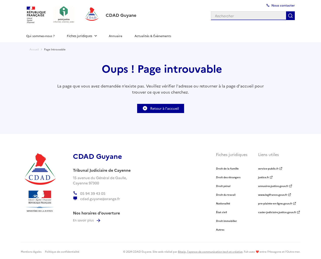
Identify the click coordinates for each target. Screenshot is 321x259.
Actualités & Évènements (153, 36)
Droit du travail (225, 194)
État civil (221, 212)
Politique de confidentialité (62, 251)
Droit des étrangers (228, 177)
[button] (81, 36)
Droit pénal (223, 186)
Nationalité (223, 203)
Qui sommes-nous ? (40, 36)
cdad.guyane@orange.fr (100, 198)
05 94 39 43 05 (92, 193)
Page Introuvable (55, 49)
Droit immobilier (226, 221)
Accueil (34, 49)
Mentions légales (31, 251)
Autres (220, 229)
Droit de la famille (227, 168)
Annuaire (115, 36)
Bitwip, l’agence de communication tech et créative (210, 251)
